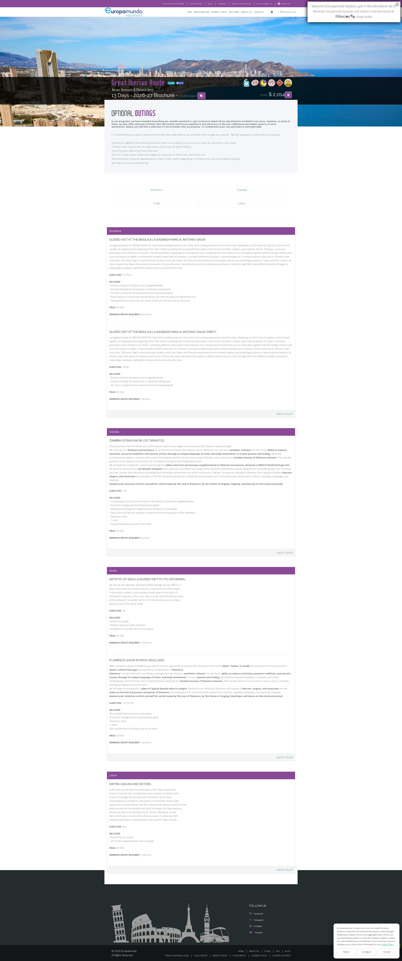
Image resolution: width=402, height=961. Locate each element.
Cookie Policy (387, 944)
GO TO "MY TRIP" (196, 4)
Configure (366, 951)
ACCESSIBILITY (239, 955)
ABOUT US (246, 12)
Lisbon (242, 203)
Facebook (258, 913)
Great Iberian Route (138, 82)
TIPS (278, 951)
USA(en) (284, 4)
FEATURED (234, 12)
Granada (242, 190)
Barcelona (156, 190)
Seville (156, 203)
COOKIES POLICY (259, 955)
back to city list (285, 413)
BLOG (210, 4)
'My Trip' (235, 134)
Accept (386, 951)
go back (172, 83)
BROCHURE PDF (201, 12)
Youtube (259, 932)
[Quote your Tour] (288, 95)
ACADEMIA (222, 4)
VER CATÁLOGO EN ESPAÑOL (173, 4)
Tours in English (263, 4)
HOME (241, 951)
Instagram (258, 920)
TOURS (267, 951)
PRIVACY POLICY (220, 955)
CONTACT (259, 12)
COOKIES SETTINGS (281, 955)
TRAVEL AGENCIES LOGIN (241, 4)
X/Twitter (258, 926)
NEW (189, 12)
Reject (346, 951)
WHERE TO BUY (219, 12)
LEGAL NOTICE (200, 955)
